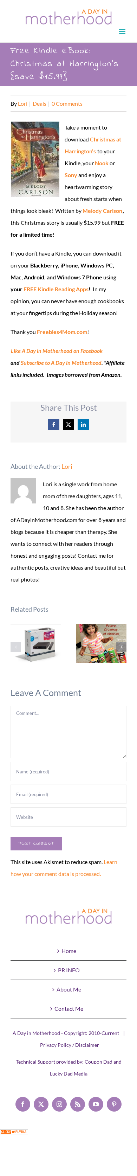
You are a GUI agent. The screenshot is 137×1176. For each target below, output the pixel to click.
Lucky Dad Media (68, 1074)
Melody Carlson (102, 210)
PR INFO (69, 970)
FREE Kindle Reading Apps (56, 289)
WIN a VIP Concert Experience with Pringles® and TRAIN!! (101, 643)
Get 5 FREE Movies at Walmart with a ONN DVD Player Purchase (35, 647)
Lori (22, 103)
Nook (102, 163)
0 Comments (67, 103)
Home (68, 950)
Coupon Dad (98, 1062)
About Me (69, 989)
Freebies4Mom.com (62, 331)
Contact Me (68, 1008)
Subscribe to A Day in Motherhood (61, 362)
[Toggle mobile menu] (122, 31)
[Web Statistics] (14, 1135)
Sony (71, 175)
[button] (16, 647)
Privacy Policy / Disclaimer (69, 1045)
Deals (39, 103)
